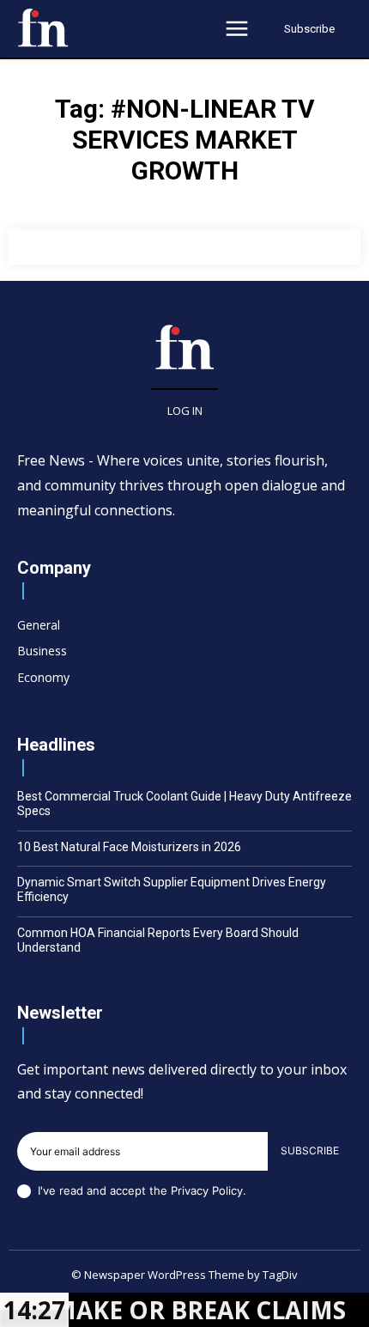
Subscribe (310, 1150)
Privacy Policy (207, 1190)
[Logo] (43, 27)
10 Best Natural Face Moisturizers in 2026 (129, 847)
